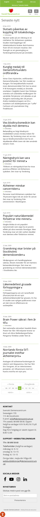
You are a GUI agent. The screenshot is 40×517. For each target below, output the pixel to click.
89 (16, 388)
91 (23, 388)
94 (33, 388)
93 (30, 388)
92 (26, 388)
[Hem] (10, 12)
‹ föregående (29, 384)
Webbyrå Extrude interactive (28, 510)
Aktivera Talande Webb (20, 5)
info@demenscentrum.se (21, 418)
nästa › (10, 392)
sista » (29, 392)
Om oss (33, 2)
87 (10, 388)
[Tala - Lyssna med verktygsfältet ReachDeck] (2, 514)
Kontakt (20, 2)
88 (13, 388)
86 (6, 388)
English (6, 2)
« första (10, 384)
